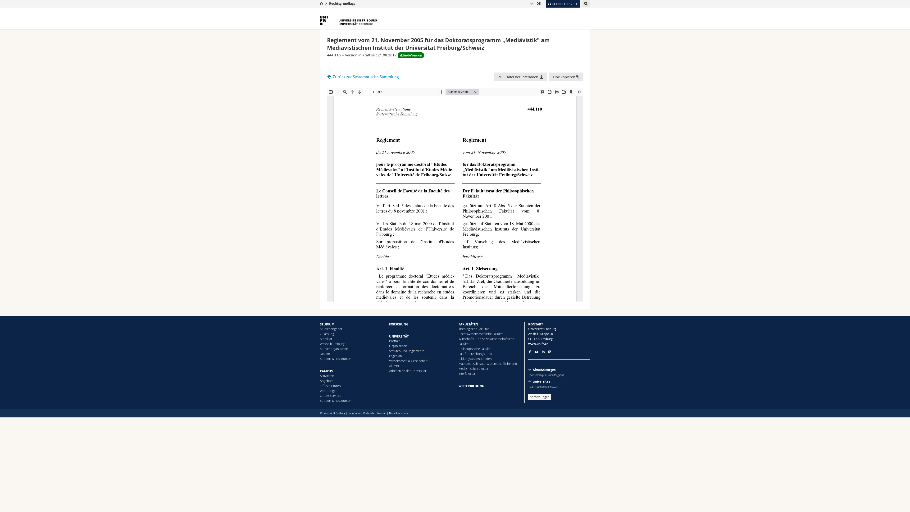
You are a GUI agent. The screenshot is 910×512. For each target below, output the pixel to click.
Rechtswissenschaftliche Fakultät (481, 334)
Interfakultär (467, 373)
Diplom (325, 354)
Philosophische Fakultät (475, 349)
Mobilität (326, 339)
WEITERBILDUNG (471, 386)
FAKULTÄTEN (468, 324)
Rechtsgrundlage (342, 3)
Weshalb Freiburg (332, 344)
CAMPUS (326, 371)
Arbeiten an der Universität (407, 371)
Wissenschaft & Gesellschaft (408, 361)
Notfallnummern (398, 413)
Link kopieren (564, 76)
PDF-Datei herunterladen (518, 76)
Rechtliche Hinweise (374, 413)
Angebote (326, 381)
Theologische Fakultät (474, 329)
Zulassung (327, 334)
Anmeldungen (540, 397)
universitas (541, 381)
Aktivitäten (327, 376)
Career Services (330, 395)
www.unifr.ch (538, 344)
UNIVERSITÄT (399, 336)
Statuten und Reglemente (406, 351)
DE (539, 3)
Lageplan (395, 356)
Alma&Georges (544, 370)
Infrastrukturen (330, 386)
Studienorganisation (334, 349)
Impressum (354, 413)
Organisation (398, 346)
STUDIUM (327, 324)
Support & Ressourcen (335, 359)
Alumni (394, 366)
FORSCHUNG (398, 324)
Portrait (394, 341)
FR (531, 3)
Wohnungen (328, 391)
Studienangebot (331, 329)
